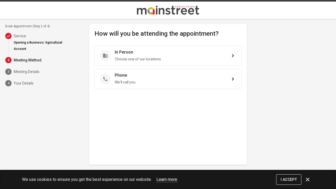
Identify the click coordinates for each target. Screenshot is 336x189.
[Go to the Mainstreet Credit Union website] (168, 10)
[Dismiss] (307, 179)
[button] (168, 56)
